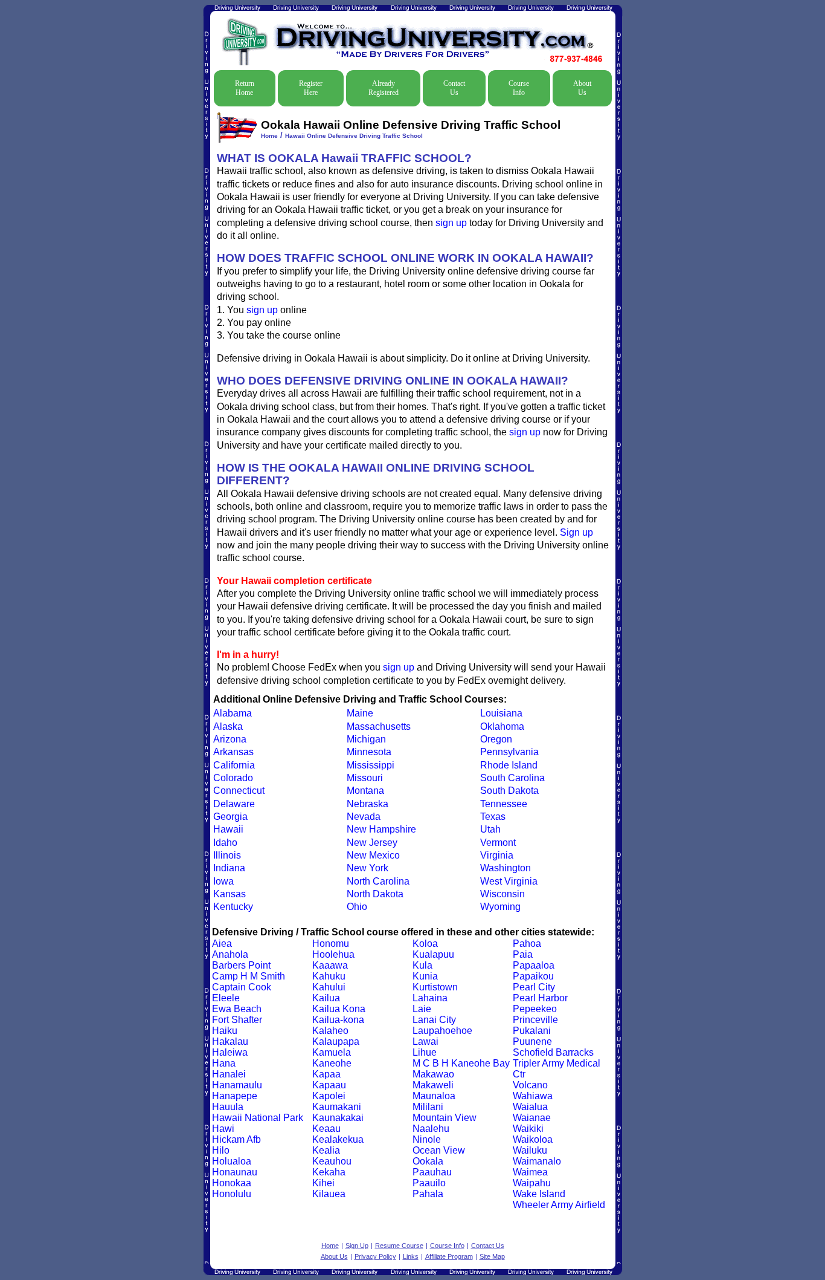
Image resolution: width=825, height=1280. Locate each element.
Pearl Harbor (540, 998)
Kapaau (329, 1085)
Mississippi (370, 765)
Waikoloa (533, 1139)
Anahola (230, 954)
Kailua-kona (338, 1020)
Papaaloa (533, 965)
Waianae (532, 1118)
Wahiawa (533, 1096)
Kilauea (328, 1194)
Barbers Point (241, 965)
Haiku (224, 1030)
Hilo (221, 1150)
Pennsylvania (509, 752)
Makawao (433, 1074)
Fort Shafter (237, 1020)
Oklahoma (502, 726)
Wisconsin (502, 894)
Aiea (222, 943)
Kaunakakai (338, 1118)
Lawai (425, 1041)
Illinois (227, 855)
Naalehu (430, 1128)
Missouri (365, 778)
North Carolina (378, 881)
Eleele (226, 998)
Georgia (230, 816)
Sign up (576, 532)
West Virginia (509, 881)
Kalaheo (330, 1030)
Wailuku (530, 1150)
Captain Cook (241, 987)
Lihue (424, 1052)
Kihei (323, 1183)
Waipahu (532, 1183)
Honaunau (234, 1172)
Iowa (223, 881)
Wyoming (500, 907)
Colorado (233, 778)
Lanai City (434, 1020)
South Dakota (509, 790)
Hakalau (230, 1041)
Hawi (223, 1128)
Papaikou (533, 976)
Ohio (357, 907)
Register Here (311, 88)
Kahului (328, 987)
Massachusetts (379, 726)
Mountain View (444, 1118)
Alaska (228, 726)
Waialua (530, 1107)
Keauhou (332, 1161)
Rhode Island (509, 765)
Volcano (530, 1085)
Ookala (427, 1161)
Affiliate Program (449, 1256)
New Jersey (372, 842)
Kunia (425, 976)
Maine (360, 713)
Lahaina (430, 998)
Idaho (225, 842)
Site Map (492, 1256)
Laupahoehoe (442, 1030)
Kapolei (328, 1096)
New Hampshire (381, 829)
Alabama (232, 713)
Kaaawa (330, 965)
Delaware (234, 804)
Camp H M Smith (248, 976)
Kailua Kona (338, 1009)
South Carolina (512, 778)
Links (411, 1256)
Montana (365, 790)
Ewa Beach (237, 1009)
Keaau (326, 1128)
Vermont (498, 842)
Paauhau (432, 1172)
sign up (451, 223)
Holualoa (231, 1161)
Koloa (425, 943)
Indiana (229, 868)
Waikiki (528, 1128)
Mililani (427, 1107)
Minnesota (369, 752)
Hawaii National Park (257, 1118)
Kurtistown (435, 987)
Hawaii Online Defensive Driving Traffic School (354, 135)
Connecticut (239, 790)
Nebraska (367, 804)
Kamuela (331, 1052)
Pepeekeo (535, 1009)
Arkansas (233, 752)
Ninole (426, 1139)
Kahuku (328, 976)
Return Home (244, 88)
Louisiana (501, 713)
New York (367, 868)
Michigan (366, 739)
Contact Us (454, 88)
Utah (490, 829)
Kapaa (326, 1074)
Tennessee (503, 804)
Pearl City (534, 987)
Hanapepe (234, 1096)
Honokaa (231, 1183)
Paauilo (429, 1183)
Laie (421, 1009)
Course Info (519, 88)
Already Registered (383, 88)
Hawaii (228, 829)
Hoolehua (333, 954)
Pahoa (527, 943)
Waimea (530, 1172)
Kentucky (233, 907)
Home (269, 135)
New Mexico (373, 855)
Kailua (326, 998)
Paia (523, 954)
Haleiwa (230, 1052)
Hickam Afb (236, 1139)
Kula (422, 965)
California (234, 765)
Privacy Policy (375, 1256)
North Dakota (375, 894)
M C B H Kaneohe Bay (461, 1063)
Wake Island (539, 1194)
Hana (224, 1063)
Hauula (227, 1107)
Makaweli (433, 1085)
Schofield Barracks (553, 1052)
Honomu (330, 943)
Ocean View (438, 1150)
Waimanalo (537, 1161)
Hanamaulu (237, 1085)
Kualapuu (433, 954)
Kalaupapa (335, 1041)
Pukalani (532, 1030)
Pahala (427, 1194)
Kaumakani (336, 1107)
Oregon (496, 739)
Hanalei (229, 1074)
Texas (493, 816)
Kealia (326, 1150)
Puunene (532, 1041)
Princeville (535, 1020)
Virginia (496, 855)
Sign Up (356, 1245)
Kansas (229, 894)
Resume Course (399, 1245)
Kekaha (328, 1172)
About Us (582, 88)
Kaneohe (332, 1063)
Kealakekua (338, 1139)
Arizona (229, 739)
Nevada (363, 816)
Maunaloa (433, 1096)
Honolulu (231, 1194)
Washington (505, 868)
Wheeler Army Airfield (559, 1205)
